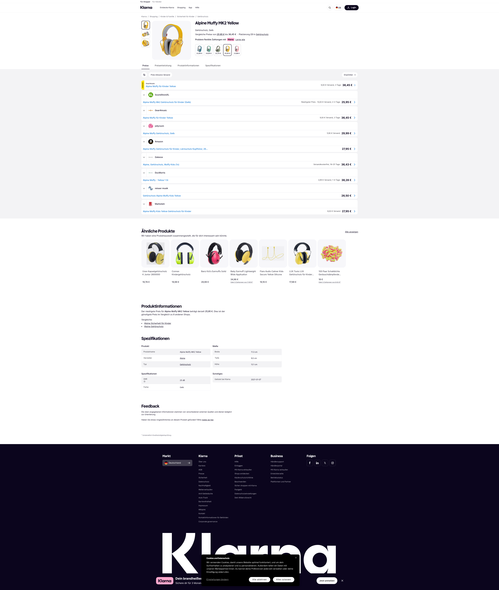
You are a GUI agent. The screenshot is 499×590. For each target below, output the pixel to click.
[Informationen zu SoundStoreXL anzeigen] (144, 94)
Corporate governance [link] (208, 521)
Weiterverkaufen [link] (205, 490)
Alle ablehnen (259, 579)
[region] (250, 570)
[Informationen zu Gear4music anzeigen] (144, 110)
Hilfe (197, 7)
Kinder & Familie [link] (167, 17)
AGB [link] (200, 470)
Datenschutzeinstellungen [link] (245, 494)
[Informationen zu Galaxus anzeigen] (144, 157)
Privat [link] (239, 456)
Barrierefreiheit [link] (205, 501)
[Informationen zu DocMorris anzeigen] (144, 172)
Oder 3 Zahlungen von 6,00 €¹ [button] (330, 282)
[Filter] (144, 74)
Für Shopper (145, 2)
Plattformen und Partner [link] (281, 482)
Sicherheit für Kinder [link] (186, 17)
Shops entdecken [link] (242, 474)
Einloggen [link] (239, 466)
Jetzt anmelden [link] (327, 580)
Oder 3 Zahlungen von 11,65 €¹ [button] (242, 282)
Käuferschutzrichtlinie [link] (244, 478)
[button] (338, 8)
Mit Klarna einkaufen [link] (243, 470)
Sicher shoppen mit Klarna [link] (246, 485)
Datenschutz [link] (204, 482)
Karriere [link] (202, 466)
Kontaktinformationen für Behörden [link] (213, 517)
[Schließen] (296, 558)
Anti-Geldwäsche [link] (206, 494)
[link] (310, 463)
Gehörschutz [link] (202, 17)
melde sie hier (208, 420)
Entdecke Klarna (167, 7)
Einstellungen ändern (217, 579)
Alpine (182, 358)
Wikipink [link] (202, 510)
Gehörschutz (262, 34)
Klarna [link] (144, 17)
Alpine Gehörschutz (153, 326)
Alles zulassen (283, 579)
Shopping (181, 7)
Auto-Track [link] (203, 498)
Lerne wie (240, 39)
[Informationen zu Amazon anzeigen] (144, 141)
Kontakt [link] (202, 513)
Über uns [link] (202, 462)
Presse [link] (201, 474)
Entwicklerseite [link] (277, 474)
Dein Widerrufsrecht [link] (243, 498)
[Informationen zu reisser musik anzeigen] (144, 188)
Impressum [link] (203, 506)
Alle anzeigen (351, 231)
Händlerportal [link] (276, 466)
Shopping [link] (154, 17)
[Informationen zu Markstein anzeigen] (144, 204)
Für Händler (157, 2)
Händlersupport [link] (277, 462)
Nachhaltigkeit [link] (205, 485)
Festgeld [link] (238, 490)
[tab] (145, 65)
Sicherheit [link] (203, 478)
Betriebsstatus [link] (277, 478)
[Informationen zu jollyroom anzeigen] (144, 126)
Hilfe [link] (236, 462)
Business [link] (277, 456)
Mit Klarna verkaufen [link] (279, 470)
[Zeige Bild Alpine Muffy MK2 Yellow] (145, 25)
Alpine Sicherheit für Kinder (157, 323)
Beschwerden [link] (240, 482)
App (190, 7)
